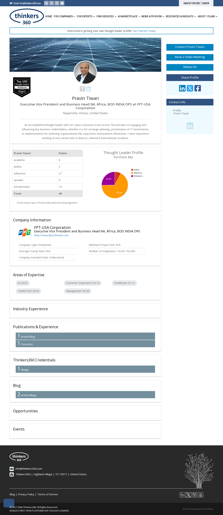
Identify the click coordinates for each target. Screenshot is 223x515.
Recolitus (208, 508)
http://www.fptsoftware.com (51, 235)
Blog (12, 494)
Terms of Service (47, 494)
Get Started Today (144, 30)
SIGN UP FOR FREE (191, 3)
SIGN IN (205, 3)
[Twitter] (51, 3)
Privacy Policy (26, 494)
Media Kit (190, 67)
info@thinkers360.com (30, 3)
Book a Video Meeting (190, 57)
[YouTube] (62, 3)
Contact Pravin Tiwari (190, 47)
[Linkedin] (46, 3)
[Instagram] (57, 3)
